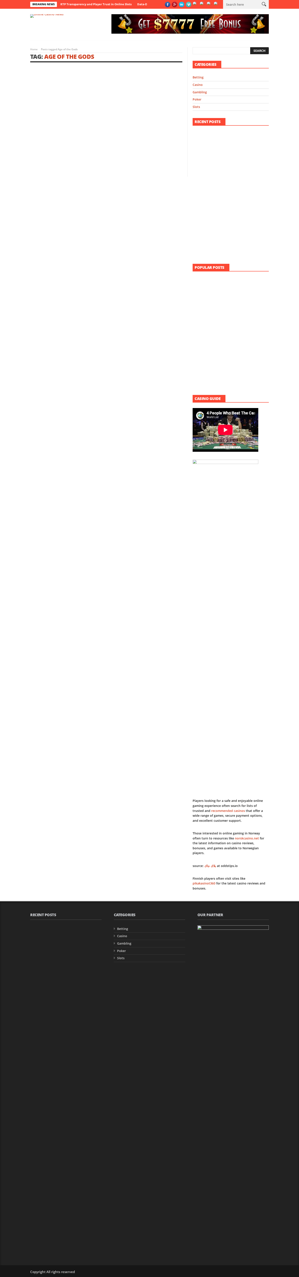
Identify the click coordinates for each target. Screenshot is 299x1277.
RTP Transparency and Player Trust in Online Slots (96, 4)
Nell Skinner (228, 145)
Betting (198, 77)
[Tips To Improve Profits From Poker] (204, 374)
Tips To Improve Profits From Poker (240, 373)
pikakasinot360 (204, 883)
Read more (38, 161)
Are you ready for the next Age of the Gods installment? (67, 126)
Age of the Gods (69, 56)
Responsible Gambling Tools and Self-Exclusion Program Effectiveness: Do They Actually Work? (242, 239)
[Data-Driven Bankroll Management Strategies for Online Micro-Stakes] (204, 161)
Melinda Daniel (42, 133)
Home (34, 49)
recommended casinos (228, 811)
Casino (198, 85)
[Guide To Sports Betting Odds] (204, 352)
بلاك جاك (210, 866)
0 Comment (95, 161)
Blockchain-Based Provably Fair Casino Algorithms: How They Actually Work (241, 212)
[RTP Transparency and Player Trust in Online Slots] (204, 139)
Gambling (36, 119)
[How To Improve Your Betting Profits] (204, 307)
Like (100, 119)
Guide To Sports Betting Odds (240, 349)
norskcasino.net (247, 838)
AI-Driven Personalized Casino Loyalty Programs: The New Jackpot (240, 187)
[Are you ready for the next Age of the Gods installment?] (67, 91)
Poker (197, 99)
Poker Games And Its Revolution (242, 327)
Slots (196, 107)
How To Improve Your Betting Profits (240, 306)
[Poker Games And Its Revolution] (204, 329)
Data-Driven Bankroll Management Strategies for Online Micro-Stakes (238, 162)
